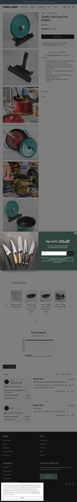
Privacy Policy (36, 492)
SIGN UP (70, 253)
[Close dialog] (75, 233)
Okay (22, 498)
